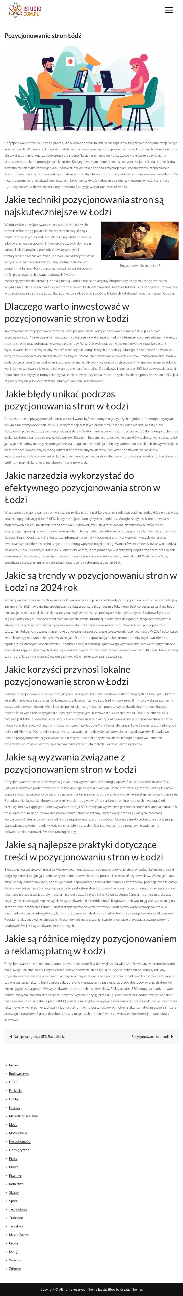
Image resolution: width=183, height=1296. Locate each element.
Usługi (13, 1252)
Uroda (13, 1243)
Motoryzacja (18, 1133)
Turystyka (16, 1226)
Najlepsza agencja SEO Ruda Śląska (40, 1036)
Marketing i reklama (23, 1116)
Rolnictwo (16, 1184)
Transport (16, 1218)
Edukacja (15, 1090)
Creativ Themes (131, 1289)
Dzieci (13, 1082)
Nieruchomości (20, 1141)
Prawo (14, 1167)
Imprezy (14, 1107)
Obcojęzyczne (19, 1150)
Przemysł (15, 1175)
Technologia (18, 1209)
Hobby (14, 1099)
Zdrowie (15, 1269)
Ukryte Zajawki (19, 1235)
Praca (13, 1158)
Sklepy (14, 1192)
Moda (13, 1124)
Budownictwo (19, 1074)
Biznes (14, 1065)
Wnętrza (15, 1260)
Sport (13, 1201)
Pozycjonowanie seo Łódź (150, 1036)
